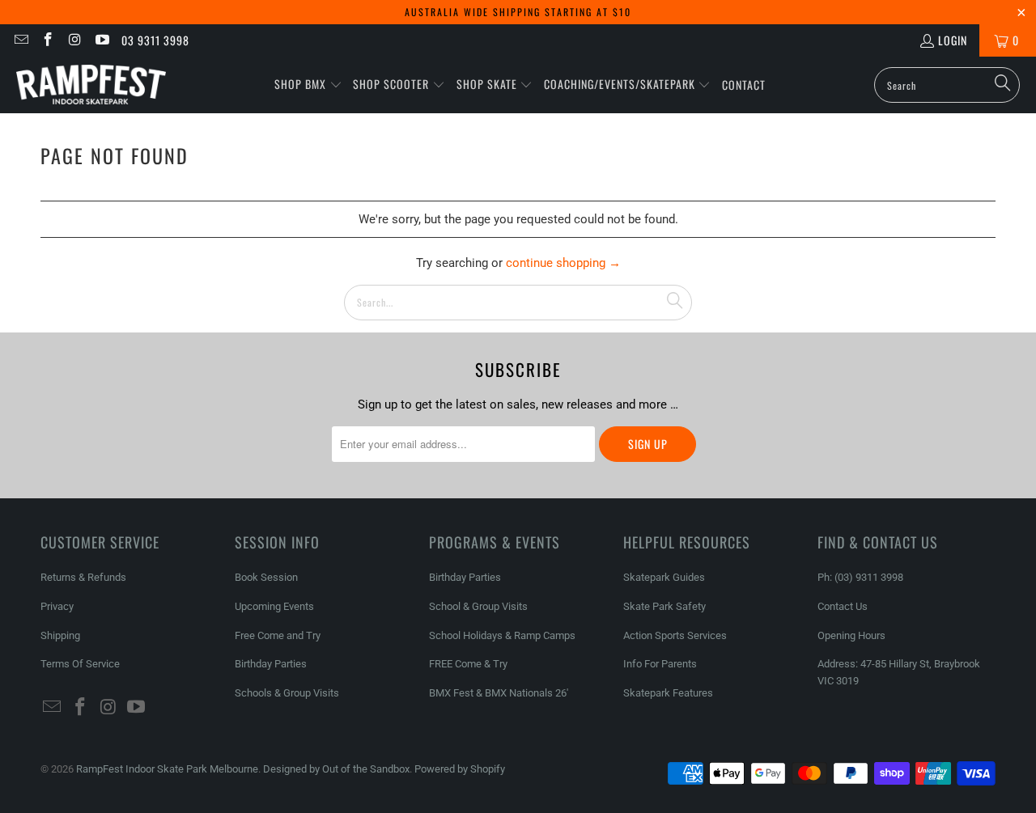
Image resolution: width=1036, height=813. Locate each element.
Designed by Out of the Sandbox (336, 769)
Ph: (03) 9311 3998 (860, 577)
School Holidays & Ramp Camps (502, 635)
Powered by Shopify (459, 769)
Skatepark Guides (664, 577)
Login (952, 40)
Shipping (60, 635)
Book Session (266, 577)
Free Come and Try (278, 635)
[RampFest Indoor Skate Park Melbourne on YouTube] (102, 40)
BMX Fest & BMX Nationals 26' (498, 693)
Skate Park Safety (664, 606)
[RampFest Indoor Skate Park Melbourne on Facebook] (48, 40)
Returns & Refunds (83, 577)
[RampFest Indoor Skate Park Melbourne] (91, 85)
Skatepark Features (668, 693)
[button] (308, 85)
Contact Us (842, 606)
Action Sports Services (675, 635)
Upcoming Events (274, 606)
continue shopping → (563, 263)
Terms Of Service (80, 664)
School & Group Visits (478, 606)
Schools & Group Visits (287, 693)
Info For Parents (660, 664)
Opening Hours (851, 635)
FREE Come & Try (468, 664)
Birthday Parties (271, 664)
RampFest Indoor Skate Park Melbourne (167, 769)
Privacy (57, 606)
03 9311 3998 (155, 40)
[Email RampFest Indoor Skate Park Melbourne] (20, 40)
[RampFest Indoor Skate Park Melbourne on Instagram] (74, 40)
